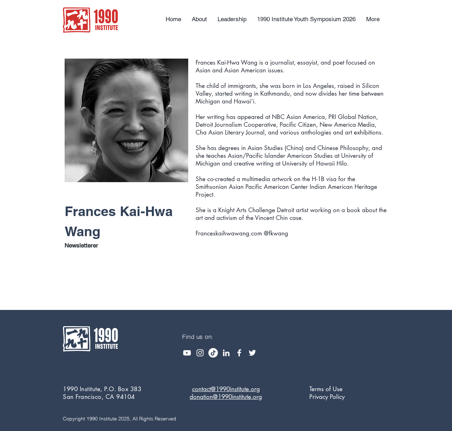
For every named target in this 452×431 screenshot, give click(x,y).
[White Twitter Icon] (252, 353)
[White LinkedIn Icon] (226, 353)
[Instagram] (200, 353)
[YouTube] (187, 353)
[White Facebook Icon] (239, 353)
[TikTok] (213, 353)
